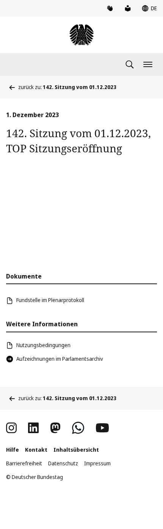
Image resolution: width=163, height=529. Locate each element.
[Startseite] (81, 34)
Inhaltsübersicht (76, 449)
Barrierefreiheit (24, 463)
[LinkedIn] (33, 428)
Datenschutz (63, 463)
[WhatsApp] (78, 428)
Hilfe (12, 449)
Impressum (97, 463)
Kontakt (36, 449)
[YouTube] (102, 428)
